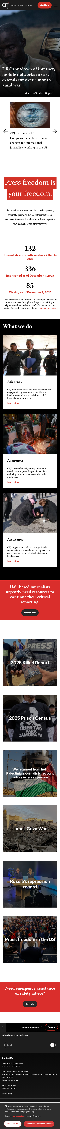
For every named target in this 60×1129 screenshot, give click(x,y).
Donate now (30, 612)
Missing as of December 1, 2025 (30, 288)
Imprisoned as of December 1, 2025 (30, 271)
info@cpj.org (7, 1093)
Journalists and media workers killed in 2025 (30, 253)
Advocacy (14, 382)
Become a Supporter (30, 1027)
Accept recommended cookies (39, 1124)
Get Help (44, 5)
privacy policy (18, 1116)
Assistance (15, 540)
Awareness (15, 461)
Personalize (12, 1124)
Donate (51, 1027)
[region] (30, 1115)
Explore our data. (47, 308)
